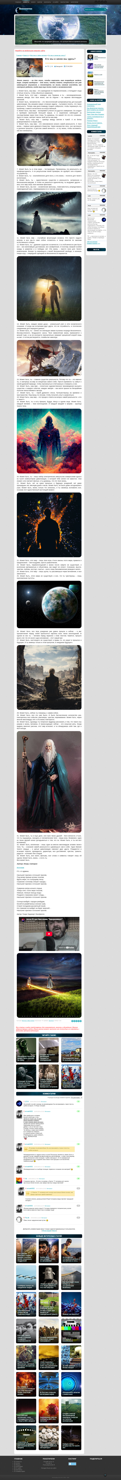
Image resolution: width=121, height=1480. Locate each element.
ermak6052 (29, 1111)
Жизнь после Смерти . (95, 123)
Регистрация (46, 1230)
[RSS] (105, 2)
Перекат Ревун (92, 120)
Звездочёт (51, 1020)
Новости (19, 1461)
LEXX (89, 195)
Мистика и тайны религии (28, 1020)
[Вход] (99, 2)
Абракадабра (91, 152)
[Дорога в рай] (90, 77)
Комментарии (20, 1471)
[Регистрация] (96, 2)
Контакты (19, 1469)
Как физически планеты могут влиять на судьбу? (95, 109)
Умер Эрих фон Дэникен (95, 114)
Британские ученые (94, 112)
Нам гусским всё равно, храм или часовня (92, 210)
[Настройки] (102, 2)
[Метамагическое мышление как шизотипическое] (90, 85)
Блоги (18, 1463)
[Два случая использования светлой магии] (90, 68)
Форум (18, 1465)
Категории (19, 1466)
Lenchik (90, 136)
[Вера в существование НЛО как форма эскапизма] (90, 94)
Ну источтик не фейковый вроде (92, 189)
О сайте (18, 1468)
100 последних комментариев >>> (93, 242)
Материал (44, 1101)
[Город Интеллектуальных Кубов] (90, 60)
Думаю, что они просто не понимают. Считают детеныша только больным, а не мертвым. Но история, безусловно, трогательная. (95, 178)
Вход (54, 1230)
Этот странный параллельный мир (93, 126)
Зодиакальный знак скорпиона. (94, 105)
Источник (20, 868)
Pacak (89, 186)
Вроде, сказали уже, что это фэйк (93, 199)
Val (26, 1179)
